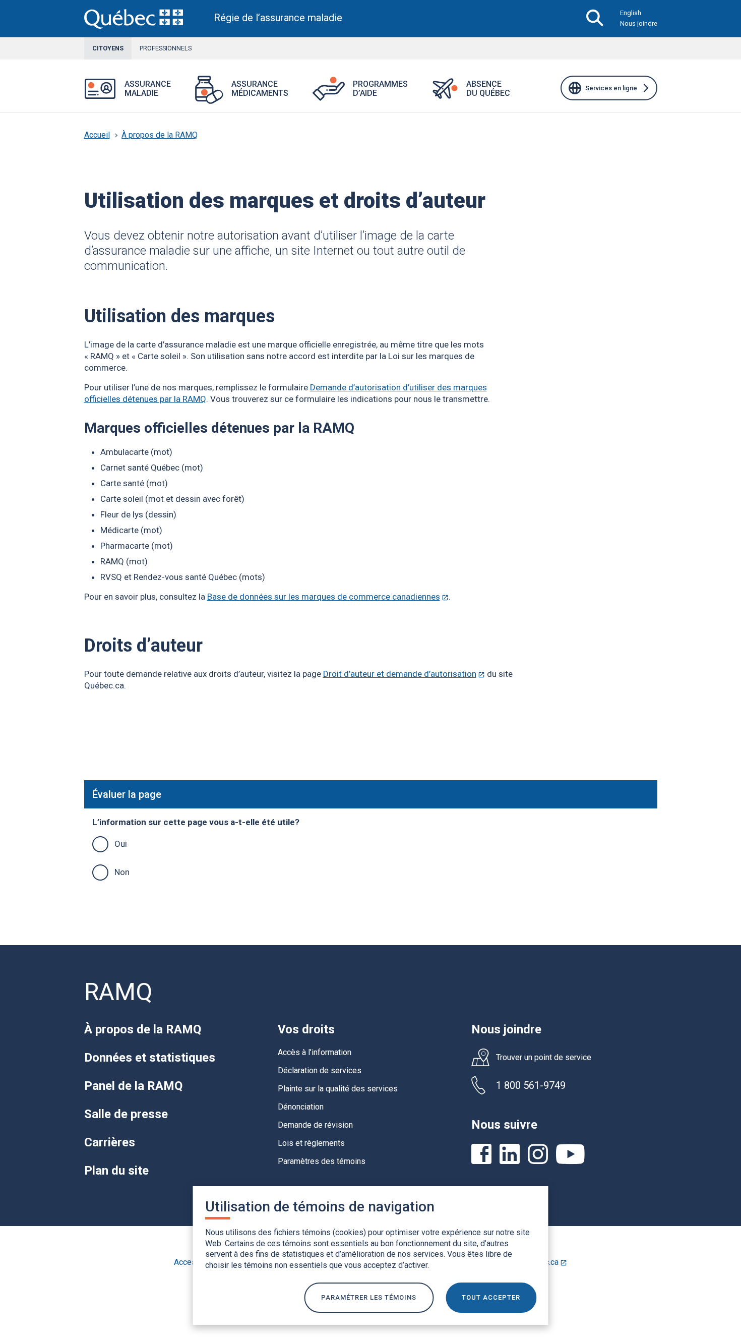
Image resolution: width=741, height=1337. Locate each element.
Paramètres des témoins (321, 1161)
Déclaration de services (319, 1070)
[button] (183, 95)
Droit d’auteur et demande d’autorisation (404, 674)
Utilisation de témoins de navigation (320, 1206)
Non (122, 872)
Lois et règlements (311, 1143)
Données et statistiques (149, 1058)
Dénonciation (301, 1107)
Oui (120, 844)
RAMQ (118, 991)
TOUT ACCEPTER (491, 1297)
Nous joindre (638, 23)
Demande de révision (315, 1125)
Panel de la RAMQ (133, 1086)
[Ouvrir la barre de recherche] (595, 18)
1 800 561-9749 (531, 1085)
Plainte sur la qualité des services (338, 1088)
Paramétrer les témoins (368, 1297)
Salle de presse (126, 1114)
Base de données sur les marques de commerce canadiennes (328, 597)
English (630, 13)
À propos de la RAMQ (159, 135)
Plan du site (116, 1171)
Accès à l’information (314, 1052)
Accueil (97, 135)
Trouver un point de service (543, 1058)
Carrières (109, 1142)
